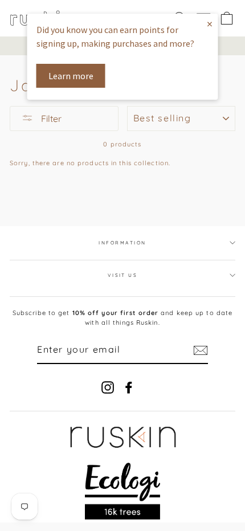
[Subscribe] (200, 350)
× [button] (210, 24)
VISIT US (123, 275)
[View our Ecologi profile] (123, 491)
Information (122, 243)
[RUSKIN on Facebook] (128, 387)
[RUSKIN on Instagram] (107, 387)
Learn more (70, 75)
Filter (50, 118)
